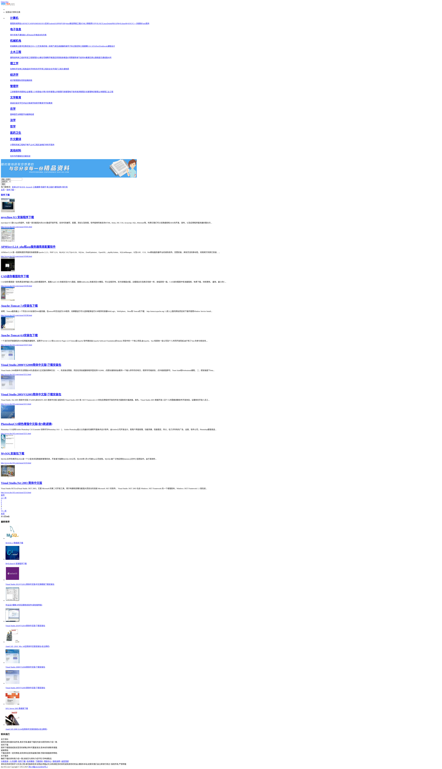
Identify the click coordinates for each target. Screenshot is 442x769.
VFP (94, 23)
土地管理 (102, 92)
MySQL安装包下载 (12, 453)
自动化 (40, 35)
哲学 (13, 126)
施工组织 (21, 58)
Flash (144, 23)
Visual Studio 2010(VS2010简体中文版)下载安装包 (25, 626)
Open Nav (5, 2)
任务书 (13, 156)
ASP (56, 23)
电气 (52, 46)
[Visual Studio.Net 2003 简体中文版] (8, 477)
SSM (35, 23)
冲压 (23, 46)
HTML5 (84, 23)
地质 (67, 69)
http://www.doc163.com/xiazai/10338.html (16, 315)
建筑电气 (76, 58)
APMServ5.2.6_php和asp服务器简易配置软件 (28, 246)
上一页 (3, 498)
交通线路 (104, 58)
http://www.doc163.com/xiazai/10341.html (16, 227)
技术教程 (30, 761)
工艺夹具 (39, 46)
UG (89, 46)
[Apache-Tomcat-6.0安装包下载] (8, 330)
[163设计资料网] (8, 6)
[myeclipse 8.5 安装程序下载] (8, 211)
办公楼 (38, 58)
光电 (35, 35)
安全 (49, 69)
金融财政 (28, 80)
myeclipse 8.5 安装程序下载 (17, 217)
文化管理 (87, 92)
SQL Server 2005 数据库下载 (17, 708)
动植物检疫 (29, 114)
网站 (19, 23)
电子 (17, 35)
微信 (71, 23)
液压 (56, 46)
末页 (3, 514)
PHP (60, 23)
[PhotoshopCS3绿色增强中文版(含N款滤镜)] (8, 418)
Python (67, 23)
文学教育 (15, 97)
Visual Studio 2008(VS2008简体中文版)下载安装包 (25, 667)
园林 (12, 114)
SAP (116, 23)
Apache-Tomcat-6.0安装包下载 (19, 335)
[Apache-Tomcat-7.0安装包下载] (8, 300)
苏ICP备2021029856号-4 (38, 767)
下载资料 (39, 761)
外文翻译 (15, 139)
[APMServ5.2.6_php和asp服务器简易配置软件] (8, 241)
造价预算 (69, 58)
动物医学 (21, 114)
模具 (15, 46)
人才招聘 (13, 761)
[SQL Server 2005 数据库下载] (12, 704)
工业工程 (109, 92)
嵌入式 (26, 35)
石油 (39, 145)
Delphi (109, 23)
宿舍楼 (62, 58)
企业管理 (28, 92)
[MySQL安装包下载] (8, 448)
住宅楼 (44, 58)
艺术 (23, 103)
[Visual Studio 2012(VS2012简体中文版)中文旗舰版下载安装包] (12, 580)
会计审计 (43, 92)
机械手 (66, 46)
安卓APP (15, 187)
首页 (3, 495)
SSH (39, 23)
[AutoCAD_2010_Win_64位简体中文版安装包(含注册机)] (12, 642)
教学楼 (49, 58)
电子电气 (26, 145)
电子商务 (72, 92)
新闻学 (31, 103)
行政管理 (65, 92)
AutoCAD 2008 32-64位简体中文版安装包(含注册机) (26, 729)
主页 (3, 190)
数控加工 (28, 46)
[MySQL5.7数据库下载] (12, 538)
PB (113, 23)
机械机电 (15, 40)
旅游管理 (80, 92)
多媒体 (139, 23)
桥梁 (27, 58)
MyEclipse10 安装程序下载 (16, 564)
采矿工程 (58, 69)
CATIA (93, 46)
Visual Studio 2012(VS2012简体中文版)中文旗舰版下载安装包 (30, 584)
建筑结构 (13, 58)
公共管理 (58, 92)
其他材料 (15, 150)
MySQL (128, 23)
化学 (52, 69)
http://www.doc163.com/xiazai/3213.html (16, 404)
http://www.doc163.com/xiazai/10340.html (16, 256)
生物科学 (13, 69)
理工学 (14, 63)
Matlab (31, 35)
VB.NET (99, 23)
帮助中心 (47, 761)
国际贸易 (21, 80)
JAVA (43, 23)
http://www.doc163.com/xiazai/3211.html (16, 434)
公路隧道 (96, 58)
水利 (109, 58)
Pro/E (98, 46)
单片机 (13, 35)
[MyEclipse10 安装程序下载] (12, 559)
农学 (13, 108)
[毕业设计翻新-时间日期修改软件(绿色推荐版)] (12, 600)
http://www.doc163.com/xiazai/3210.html (16, 463)
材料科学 (36, 69)
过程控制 (76, 46)
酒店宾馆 (56, 58)
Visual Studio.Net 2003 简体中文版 (21, 482)
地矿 (43, 145)
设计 (27, 103)
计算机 (14, 17)
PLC (34, 46)
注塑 (19, 46)
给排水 (83, 58)
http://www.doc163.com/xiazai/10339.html (16, 286)
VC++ (133, 23)
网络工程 (77, 23)
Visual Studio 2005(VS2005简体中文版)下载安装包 (25, 688)
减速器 (61, 46)
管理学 (14, 86)
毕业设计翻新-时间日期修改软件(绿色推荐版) (24, 605)
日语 (15, 103)
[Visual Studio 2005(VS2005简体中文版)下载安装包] (8, 389)
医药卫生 (15, 132)
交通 (63, 69)
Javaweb (29, 187)
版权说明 (56, 761)
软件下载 (10, 190)
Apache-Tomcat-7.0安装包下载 (19, 305)
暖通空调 (89, 58)
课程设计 (111, 46)
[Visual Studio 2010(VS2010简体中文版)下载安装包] (12, 621)
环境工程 (43, 69)
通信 (21, 35)
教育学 (42, 103)
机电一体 (47, 46)
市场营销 (21, 92)
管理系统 (13, 23)
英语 (12, 103)
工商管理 (13, 92)
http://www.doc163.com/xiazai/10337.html (16, 345)
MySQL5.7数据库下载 (14, 543)
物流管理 (95, 92)
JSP (32, 23)
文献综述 (26, 156)
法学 (13, 120)
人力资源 (36, 92)
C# (30, 23)
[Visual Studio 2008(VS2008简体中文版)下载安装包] (8, 359)
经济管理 (13, 80)
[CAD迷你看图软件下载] (8, 271)
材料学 (48, 145)
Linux (105, 23)
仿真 (45, 35)
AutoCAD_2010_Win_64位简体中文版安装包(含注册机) (28, 646)
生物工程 (21, 69)
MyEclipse (121, 23)
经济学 (14, 74)
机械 (12, 46)
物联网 (89, 23)
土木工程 (15, 51)
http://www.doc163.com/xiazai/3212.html (16, 374)
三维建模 (84, 46)
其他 (147, 23)
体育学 (37, 103)
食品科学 (28, 69)
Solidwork (104, 46)
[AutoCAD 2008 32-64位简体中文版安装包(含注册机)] (12, 725)
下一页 (3, 511)
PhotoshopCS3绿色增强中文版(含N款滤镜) (26, 423)
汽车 (71, 46)
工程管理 (32, 58)
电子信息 (15, 29)
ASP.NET (25, 23)
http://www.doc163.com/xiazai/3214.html (16, 493)
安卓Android (50, 23)
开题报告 (19, 156)
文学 (19, 103)
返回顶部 (65, 761)
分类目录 (4, 761)
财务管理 (50, 92)
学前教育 (48, 103)
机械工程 (19, 145)
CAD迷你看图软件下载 (15, 276)
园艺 (15, 114)
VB (63, 23)
